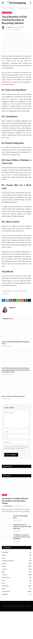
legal (3, 572)
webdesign (5, 594)
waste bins (5, 293)
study (3, 583)
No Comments (7, 29)
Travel (4, 495)
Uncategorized (6, 12)
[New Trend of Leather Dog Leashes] (16, 385)
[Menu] (3, 3)
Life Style (4, 574)
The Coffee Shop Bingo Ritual (20, 516)
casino (3, 558)
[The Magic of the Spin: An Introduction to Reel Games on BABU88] (7, 537)
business (4, 555)
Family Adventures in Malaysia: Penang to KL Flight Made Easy (22, 526)
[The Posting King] (16, 3)
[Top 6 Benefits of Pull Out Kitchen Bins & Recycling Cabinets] (16, 42)
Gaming (4, 563)
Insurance (4, 569)
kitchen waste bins (8, 291)
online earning (6, 577)
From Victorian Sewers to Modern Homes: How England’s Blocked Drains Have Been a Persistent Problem (16, 370)
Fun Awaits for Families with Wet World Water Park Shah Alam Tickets (15, 500)
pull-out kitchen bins (20, 291)
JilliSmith (9, 27)
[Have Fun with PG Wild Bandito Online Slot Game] (16, 331)
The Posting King (7, 506)
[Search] (30, 3)
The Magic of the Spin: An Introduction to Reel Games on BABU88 (21, 536)
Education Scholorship (8, 560)
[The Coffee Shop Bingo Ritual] (7, 518)
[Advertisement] (16, 625)
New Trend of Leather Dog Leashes (13, 396)
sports (3, 580)
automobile (5, 552)
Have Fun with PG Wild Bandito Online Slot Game (16, 342)
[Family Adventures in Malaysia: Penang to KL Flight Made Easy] (7, 527)
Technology (5, 586)
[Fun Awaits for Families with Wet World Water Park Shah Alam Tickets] (16, 488)
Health (4, 566)
